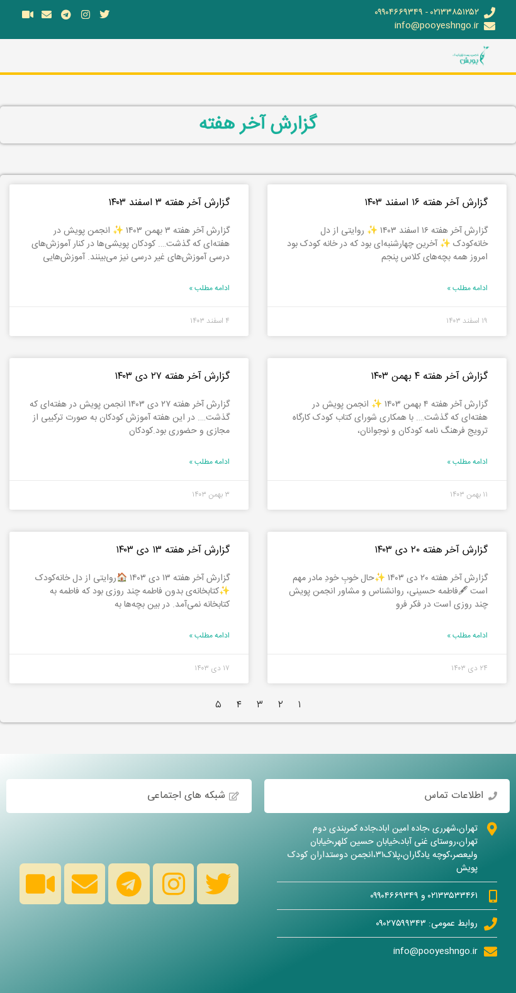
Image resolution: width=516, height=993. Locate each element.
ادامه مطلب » (467, 288)
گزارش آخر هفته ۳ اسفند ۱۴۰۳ (169, 202)
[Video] (28, 14)
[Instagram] (85, 14)
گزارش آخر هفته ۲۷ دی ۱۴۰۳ (172, 376)
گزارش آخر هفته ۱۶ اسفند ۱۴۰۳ (426, 202)
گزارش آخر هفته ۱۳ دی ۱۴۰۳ (173, 550)
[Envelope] (47, 14)
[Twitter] (104, 14)
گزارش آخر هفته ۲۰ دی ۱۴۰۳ (431, 550)
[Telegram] (66, 14)
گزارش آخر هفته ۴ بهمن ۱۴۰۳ (429, 376)
